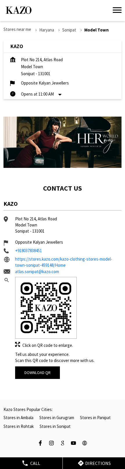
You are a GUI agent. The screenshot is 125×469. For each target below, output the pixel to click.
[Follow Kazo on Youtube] (73, 444)
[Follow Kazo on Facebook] (40, 444)
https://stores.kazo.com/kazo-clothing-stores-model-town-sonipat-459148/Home (63, 262)
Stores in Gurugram (56, 417)
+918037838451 (28, 250)
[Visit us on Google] (62, 444)
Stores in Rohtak (18, 426)
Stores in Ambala (18, 417)
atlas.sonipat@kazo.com (37, 271)
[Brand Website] (84, 444)
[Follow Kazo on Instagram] (51, 444)
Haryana (46, 30)
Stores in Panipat (95, 417)
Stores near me (17, 29)
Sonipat (69, 30)
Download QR (37, 372)
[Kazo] (18, 10)
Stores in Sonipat (55, 426)
